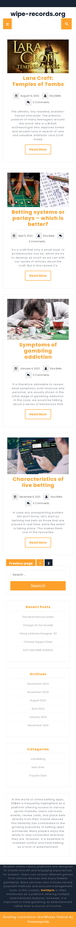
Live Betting (38, 759)
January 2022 (38, 717)
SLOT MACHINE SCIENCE (38, 650)
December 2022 (38, 684)
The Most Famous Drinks (38, 617)
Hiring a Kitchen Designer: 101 (38, 633)
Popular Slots (38, 775)
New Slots (38, 767)
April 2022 (38, 709)
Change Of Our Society (38, 625)
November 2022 (38, 692)
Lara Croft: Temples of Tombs (38, 81)
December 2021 (38, 725)
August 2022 (38, 700)
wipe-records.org (38, 14)
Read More (38, 149)
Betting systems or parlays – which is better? (38, 218)
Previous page (21, 563)
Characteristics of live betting (38, 482)
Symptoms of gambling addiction (38, 350)
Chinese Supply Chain (38, 642)
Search (38, 586)
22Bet (15, 803)
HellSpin (48, 890)
